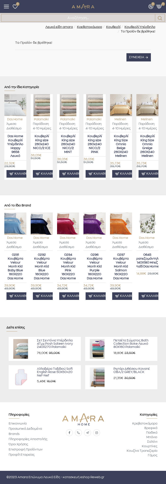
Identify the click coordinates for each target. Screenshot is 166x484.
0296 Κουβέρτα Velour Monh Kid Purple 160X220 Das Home (94, 266)
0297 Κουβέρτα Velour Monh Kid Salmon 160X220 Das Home (121, 266)
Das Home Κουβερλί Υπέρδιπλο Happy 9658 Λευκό (15, 146)
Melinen (120, 119)
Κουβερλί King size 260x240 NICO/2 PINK (95, 144)
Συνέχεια (136, 57)
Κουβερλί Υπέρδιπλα (139, 27)
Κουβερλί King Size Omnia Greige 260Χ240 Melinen (147, 146)
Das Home (15, 119)
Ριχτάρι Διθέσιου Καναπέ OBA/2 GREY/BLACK (131, 370)
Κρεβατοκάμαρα (89, 27)
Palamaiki (41, 119)
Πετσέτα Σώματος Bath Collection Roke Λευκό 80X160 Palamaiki (130, 344)
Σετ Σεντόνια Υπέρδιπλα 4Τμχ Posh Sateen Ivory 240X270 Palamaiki (55, 344)
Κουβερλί (113, 27)
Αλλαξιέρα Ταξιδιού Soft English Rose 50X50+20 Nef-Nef (55, 372)
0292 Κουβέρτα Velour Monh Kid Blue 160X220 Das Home (41, 266)
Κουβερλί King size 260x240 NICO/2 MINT (68, 144)
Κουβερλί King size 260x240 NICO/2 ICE (41, 142)
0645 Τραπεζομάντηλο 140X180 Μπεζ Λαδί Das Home (147, 260)
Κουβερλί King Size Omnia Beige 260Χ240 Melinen (121, 146)
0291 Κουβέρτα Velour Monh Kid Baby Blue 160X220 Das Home (15, 266)
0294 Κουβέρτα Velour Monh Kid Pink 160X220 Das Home (68, 266)
